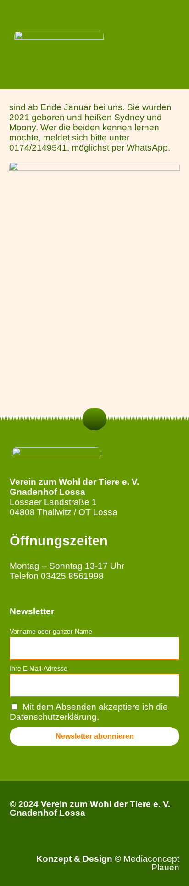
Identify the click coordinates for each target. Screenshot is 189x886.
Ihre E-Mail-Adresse (38, 668)
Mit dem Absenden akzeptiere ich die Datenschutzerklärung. (89, 712)
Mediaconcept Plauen (151, 863)
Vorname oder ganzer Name (51, 631)
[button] (173, 44)
